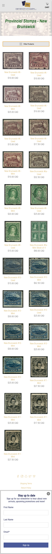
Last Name (8, 519)
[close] (48, 493)
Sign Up (26, 545)
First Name (8, 507)
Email (7, 532)
